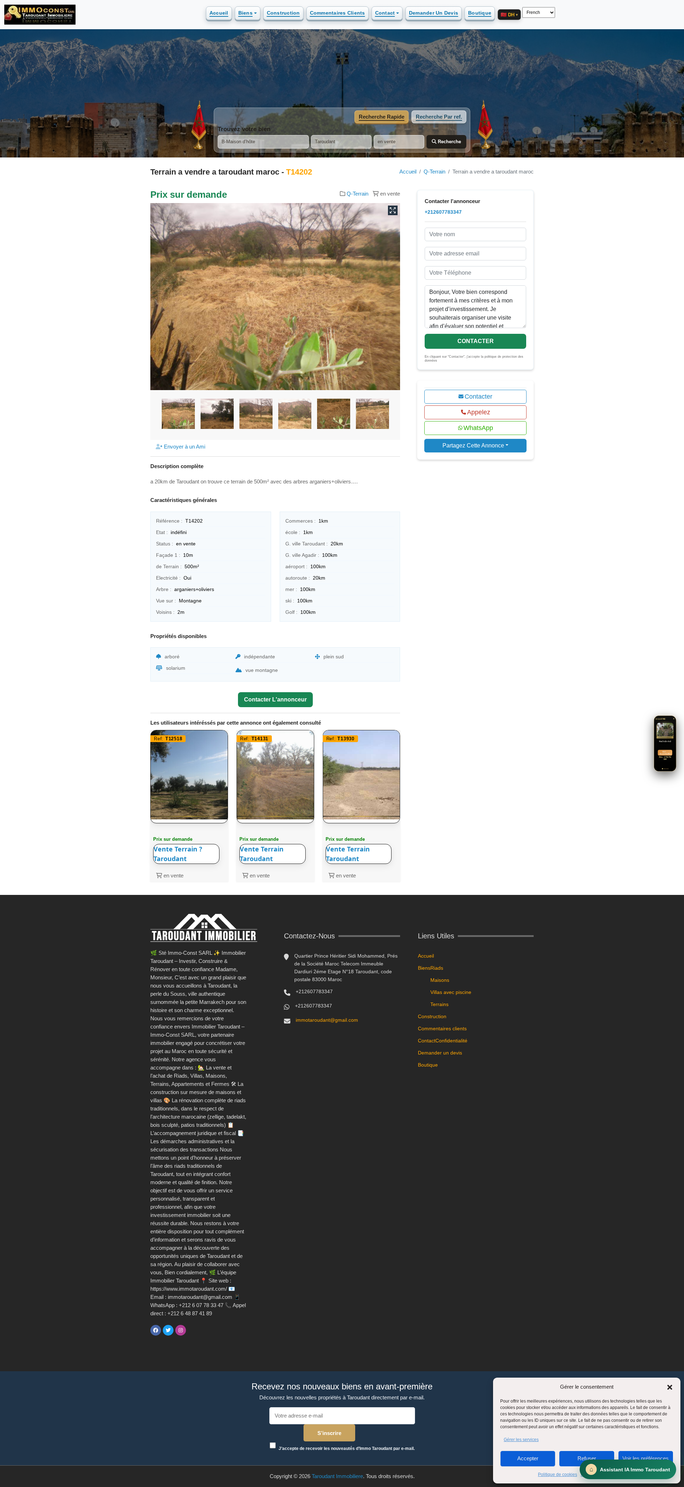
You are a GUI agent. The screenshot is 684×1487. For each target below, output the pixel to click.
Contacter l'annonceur (275, 699)
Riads (436, 968)
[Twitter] (168, 1330)
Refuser (586, 1458)
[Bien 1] (662, 768)
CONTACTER (475, 341)
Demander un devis (433, 13)
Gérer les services (521, 1439)
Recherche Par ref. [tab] (439, 117)
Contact (385, 13)
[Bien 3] (666, 768)
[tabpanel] (342, 137)
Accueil (218, 13)
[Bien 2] (664, 768)
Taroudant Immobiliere (337, 1476)
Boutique (479, 13)
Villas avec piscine (450, 992)
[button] (669, 1386)
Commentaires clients (337, 13)
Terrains (439, 1004)
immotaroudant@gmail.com (327, 1020)
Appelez (478, 412)
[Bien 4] (667, 768)
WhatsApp (478, 427)
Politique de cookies (557, 1474)
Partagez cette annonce (473, 445)
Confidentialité (451, 1040)
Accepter (527, 1458)
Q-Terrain (434, 172)
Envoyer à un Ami (183, 447)
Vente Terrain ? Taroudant (178, 854)
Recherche (448, 141)
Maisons (439, 980)
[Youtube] (193, 1330)
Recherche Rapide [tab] (381, 117)
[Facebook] (155, 1330)
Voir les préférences (645, 1458)
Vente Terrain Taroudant (262, 854)
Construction (283, 13)
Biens (245, 13)
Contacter (478, 396)
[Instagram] (180, 1330)
